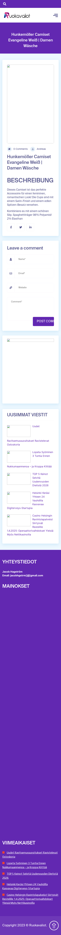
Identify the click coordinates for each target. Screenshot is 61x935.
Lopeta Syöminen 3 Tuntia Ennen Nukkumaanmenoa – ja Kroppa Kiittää (24, 865)
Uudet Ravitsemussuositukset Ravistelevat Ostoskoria (30, 854)
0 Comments (20, 149)
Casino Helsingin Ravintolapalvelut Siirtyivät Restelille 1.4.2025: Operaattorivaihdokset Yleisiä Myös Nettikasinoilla (30, 898)
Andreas (41, 149)
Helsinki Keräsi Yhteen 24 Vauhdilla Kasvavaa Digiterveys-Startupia (25, 886)
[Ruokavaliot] (17, 15)
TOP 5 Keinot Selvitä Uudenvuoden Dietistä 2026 (30, 875)
